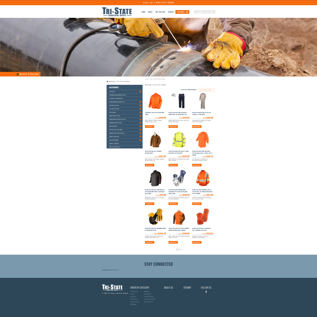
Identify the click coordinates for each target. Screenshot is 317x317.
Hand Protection (134, 291)
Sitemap (187, 287)
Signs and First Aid (148, 301)
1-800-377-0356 (164, 2)
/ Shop (150, 79)
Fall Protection (147, 294)
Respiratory (147, 291)
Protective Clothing (148, 296)
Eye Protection (133, 299)
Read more (149, 126)
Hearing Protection (134, 301)
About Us (168, 287)
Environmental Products (149, 299)
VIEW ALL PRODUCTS (114, 147)
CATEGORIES (181, 12)
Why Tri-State (160, 12)
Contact (171, 12)
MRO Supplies (133, 304)
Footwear (132, 294)
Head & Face (133, 296)
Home (143, 12)
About (150, 12)
